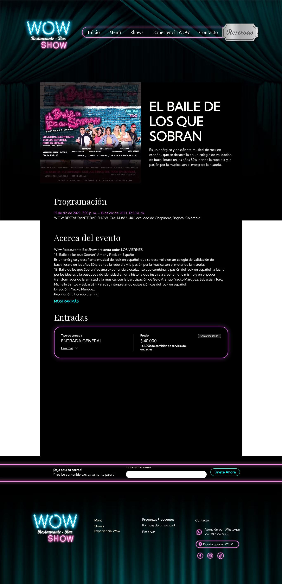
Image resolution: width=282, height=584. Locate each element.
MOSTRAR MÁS (66, 301)
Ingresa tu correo (138, 467)
